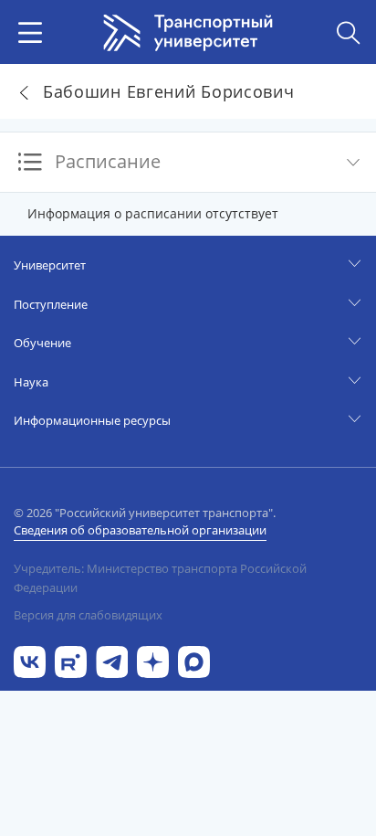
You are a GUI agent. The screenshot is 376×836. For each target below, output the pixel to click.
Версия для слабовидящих (88, 615)
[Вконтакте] (30, 660)
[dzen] (153, 660)
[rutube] (71, 660)
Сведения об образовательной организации (140, 530)
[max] (194, 660)
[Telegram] (112, 660)
